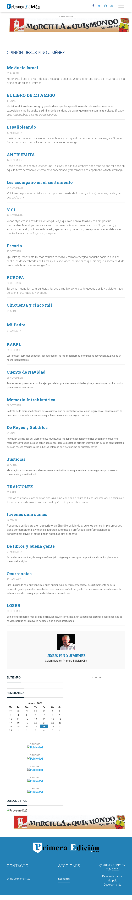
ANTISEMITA (21, 154)
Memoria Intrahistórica (31, 399)
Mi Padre (16, 325)
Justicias (16, 459)
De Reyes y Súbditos (27, 427)
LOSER (13, 605)
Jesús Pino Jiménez (66, 655)
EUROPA (15, 277)
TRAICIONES (20, 486)
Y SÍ (11, 210)
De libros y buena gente (31, 546)
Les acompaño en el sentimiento (40, 182)
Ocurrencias (19, 573)
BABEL (14, 344)
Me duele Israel (22, 67)
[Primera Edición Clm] (23, 5)
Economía (64, 878)
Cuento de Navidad (26, 372)
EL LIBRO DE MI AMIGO (31, 95)
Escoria (14, 246)
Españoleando (21, 127)
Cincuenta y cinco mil (29, 305)
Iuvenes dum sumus (27, 514)
